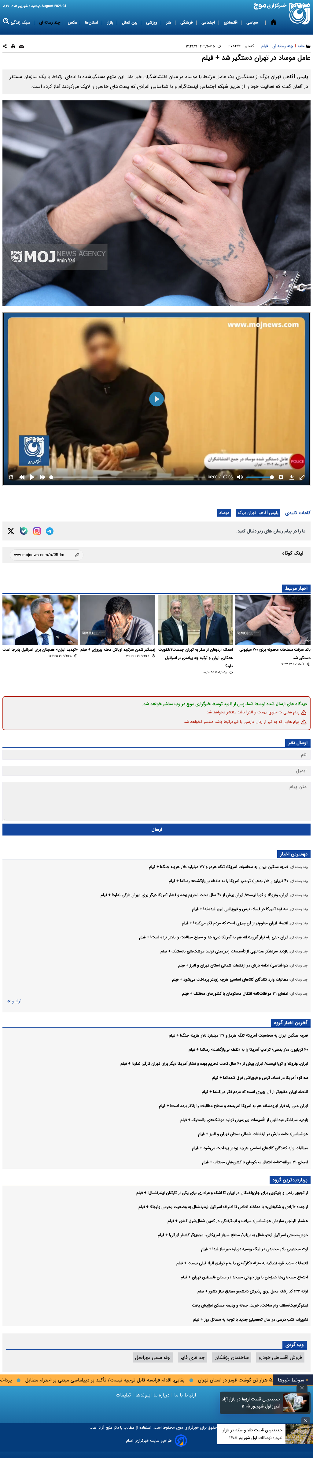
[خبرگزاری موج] (300, 13)
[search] (6, 21)
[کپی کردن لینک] (46, 555)
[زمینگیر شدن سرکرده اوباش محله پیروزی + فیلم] (117, 620)
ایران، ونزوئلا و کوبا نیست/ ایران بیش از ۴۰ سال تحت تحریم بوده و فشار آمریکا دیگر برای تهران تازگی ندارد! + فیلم (214, 1063)
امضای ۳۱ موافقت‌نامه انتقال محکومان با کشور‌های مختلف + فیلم (255, 1162)
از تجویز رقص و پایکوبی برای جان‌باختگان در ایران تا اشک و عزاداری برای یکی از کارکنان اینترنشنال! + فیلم (222, 1193)
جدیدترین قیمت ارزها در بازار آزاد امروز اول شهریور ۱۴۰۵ (251, 1403)
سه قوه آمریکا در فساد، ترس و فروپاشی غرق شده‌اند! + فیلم (260, 1078)
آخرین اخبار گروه (290, 1022)
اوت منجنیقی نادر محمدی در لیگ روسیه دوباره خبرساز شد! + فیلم (254, 1249)
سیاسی (252, 22)
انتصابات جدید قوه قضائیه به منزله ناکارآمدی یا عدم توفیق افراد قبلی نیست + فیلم (242, 1263)
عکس (72, 22)
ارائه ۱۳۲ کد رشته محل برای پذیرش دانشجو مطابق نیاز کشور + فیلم (252, 1291)
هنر (169, 22)
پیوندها (142, 1395)
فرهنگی (187, 22)
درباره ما (161, 1395)
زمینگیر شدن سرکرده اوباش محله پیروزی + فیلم (117, 650)
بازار (110, 22)
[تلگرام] (49, 531)
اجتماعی (208, 22)
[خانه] (274, 23)
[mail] (21, 47)
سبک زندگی (21, 22)
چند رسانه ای (49, 22)
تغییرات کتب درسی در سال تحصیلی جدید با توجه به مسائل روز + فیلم (250, 1319)
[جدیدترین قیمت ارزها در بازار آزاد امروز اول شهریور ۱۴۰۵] (296, 1402)
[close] (301, 1388)
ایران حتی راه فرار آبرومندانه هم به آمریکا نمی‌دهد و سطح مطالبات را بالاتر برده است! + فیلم (233, 1106)
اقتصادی (231, 22)
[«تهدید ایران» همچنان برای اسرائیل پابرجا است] (40, 620)
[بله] (23, 531)
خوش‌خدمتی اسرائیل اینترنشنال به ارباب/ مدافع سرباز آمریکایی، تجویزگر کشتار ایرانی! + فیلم (233, 1235)
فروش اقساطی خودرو (280, 1357)
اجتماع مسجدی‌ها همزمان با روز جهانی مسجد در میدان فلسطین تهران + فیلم (244, 1277)
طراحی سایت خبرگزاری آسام (149, 1440)
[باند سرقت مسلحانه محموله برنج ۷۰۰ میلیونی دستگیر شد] (273, 620)
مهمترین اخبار (293, 854)
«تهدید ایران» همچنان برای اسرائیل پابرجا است (40, 650)
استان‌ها (92, 22)
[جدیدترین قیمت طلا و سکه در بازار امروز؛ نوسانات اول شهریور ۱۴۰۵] (299, 1434)
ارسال (156, 829)
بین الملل (130, 22)
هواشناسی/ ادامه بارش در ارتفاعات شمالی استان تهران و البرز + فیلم (253, 1134)
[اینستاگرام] (37, 531)
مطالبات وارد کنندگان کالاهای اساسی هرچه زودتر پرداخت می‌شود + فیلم (250, 1148)
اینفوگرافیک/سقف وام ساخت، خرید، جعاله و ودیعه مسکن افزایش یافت (250, 1305)
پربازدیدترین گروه (290, 1180)
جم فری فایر (192, 1357)
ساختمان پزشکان (232, 1357)
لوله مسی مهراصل (153, 1357)
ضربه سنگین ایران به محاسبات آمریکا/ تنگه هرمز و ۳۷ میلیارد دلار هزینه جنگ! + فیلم (238, 1035)
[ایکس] (10, 531)
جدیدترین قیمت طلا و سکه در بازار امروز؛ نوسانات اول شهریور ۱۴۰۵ (252, 1434)
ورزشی (152, 22)
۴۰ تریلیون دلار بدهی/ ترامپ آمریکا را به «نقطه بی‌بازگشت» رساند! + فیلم (248, 1049)
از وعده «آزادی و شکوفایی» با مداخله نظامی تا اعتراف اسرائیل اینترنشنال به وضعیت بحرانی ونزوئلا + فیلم (223, 1207)
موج (179, 1427)
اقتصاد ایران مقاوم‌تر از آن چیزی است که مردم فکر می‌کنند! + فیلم (255, 1092)
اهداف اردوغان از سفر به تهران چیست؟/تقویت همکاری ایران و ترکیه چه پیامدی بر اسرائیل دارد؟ (195, 658)
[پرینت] (13, 47)
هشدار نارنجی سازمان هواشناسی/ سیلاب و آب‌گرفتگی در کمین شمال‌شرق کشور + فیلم (238, 1221)
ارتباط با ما (185, 1395)
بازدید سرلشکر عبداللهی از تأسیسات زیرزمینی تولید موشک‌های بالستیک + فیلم (244, 1120)
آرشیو (16, 1001)
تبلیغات (124, 1395)
